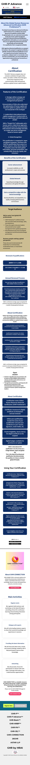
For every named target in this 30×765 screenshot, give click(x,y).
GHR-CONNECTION (15, 735)
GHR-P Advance (12, 3)
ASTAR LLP (15, 743)
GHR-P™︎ (15, 714)
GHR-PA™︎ (15, 727)
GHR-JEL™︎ (15, 731)
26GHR (15, 739)
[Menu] (27, 4)
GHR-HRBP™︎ (15, 724)
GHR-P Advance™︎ (15, 717)
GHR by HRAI (15, 747)
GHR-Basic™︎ (15, 720)
